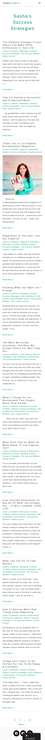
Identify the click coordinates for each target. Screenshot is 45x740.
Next (22, 724)
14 (30, 720)
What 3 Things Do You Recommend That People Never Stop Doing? (19, 400)
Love (22, 354)
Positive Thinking (20, 244)
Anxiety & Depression (29, 451)
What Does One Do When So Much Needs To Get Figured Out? (21, 445)
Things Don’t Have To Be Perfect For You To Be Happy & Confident (21, 664)
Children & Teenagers (29, 242)
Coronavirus (8, 618)
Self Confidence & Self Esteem (26, 357)
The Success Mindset (30, 54)
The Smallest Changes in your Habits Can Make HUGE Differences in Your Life (22, 45)
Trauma (6, 249)
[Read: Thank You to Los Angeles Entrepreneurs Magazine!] (22, 175)
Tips (4, 109)
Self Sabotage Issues (19, 299)
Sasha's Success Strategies (15, 152)
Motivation (24, 51)
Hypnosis (24, 149)
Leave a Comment (10, 51)
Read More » (8, 89)
